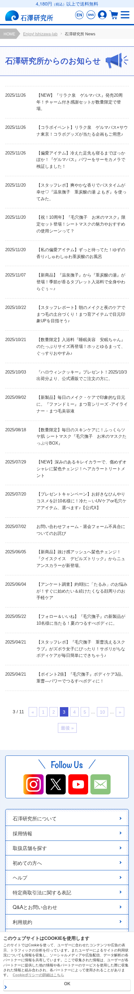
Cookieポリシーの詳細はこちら (38, 975)
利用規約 (22, 921)
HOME (9, 34)
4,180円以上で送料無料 (67, 3)
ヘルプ (20, 877)
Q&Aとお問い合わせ (35, 906)
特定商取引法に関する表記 (42, 892)
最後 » (67, 727)
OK (67, 983)
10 (102, 712)
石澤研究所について (35, 818)
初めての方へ (27, 862)
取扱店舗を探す (30, 847)
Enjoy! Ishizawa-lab (40, 34)
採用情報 (22, 833)
